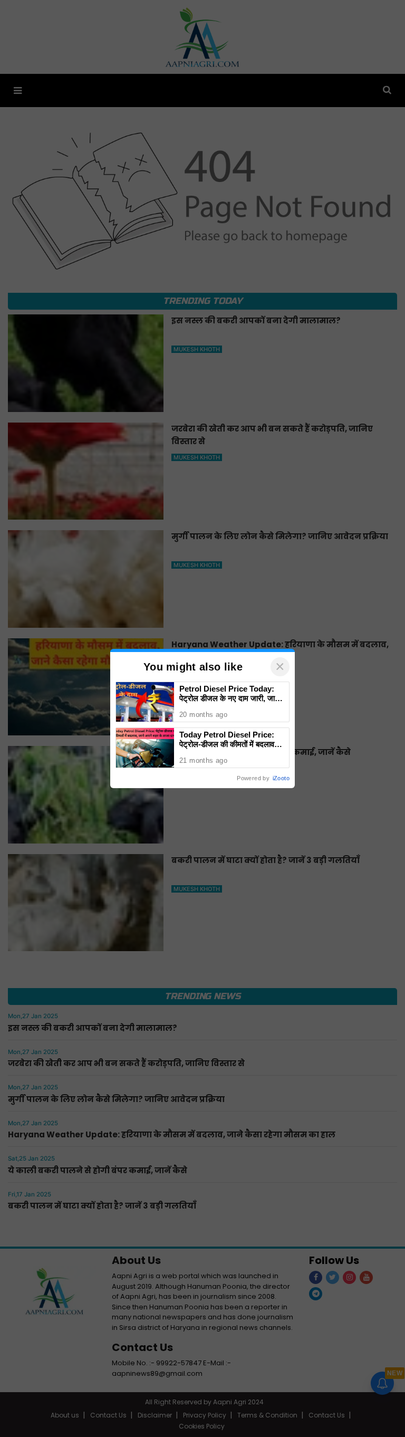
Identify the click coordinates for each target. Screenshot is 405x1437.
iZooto (281, 778)
